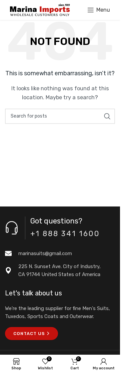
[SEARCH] (107, 116)
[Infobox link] (60, 253)
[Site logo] (40, 10)
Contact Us (29, 333)
